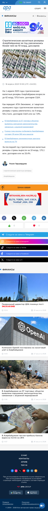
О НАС (24, 455)
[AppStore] (32, 492)
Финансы (41, 16)
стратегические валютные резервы (18, 171)
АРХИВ (24, 462)
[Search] (39, 2)
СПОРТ (38, 9)
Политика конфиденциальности (30, 503)
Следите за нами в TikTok (16, 248)
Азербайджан (9, 176)
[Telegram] (27, 471)
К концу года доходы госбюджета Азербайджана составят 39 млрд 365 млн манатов (24, 132)
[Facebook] (12, 471)
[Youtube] (24, 471)
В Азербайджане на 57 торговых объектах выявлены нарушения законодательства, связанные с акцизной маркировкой (22, 124)
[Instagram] (16, 471)
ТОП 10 (24, 465)
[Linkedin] (31, 471)
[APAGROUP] (24, 486)
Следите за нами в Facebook (17, 254)
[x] (20, 471)
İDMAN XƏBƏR (24, 188)
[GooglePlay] (16, 492)
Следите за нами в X (14, 260)
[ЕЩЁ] (44, 8)
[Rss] (35, 471)
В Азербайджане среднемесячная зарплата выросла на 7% (22, 140)
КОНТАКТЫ (24, 459)
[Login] (45, 2)
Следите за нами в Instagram (17, 241)
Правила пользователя (7, 503)
